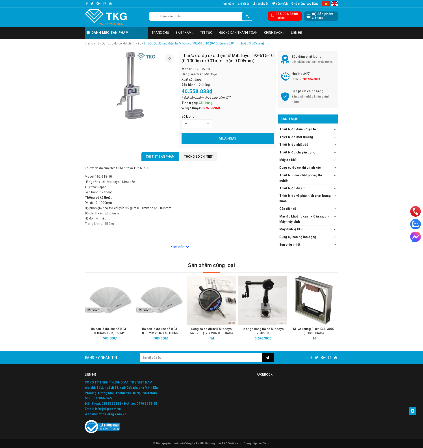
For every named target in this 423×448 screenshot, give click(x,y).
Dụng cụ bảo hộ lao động (297, 237)
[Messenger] (415, 237)
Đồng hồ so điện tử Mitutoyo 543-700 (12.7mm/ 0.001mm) (211, 331)
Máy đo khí (287, 160)
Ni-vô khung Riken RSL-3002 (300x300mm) (313, 331)
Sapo (266, 443)
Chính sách (273, 32)
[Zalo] (415, 224)
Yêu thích (281, 3)
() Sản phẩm (322, 15)
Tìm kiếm (228, 3)
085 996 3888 (287, 14)
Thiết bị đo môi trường (296, 137)
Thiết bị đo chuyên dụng (297, 152)
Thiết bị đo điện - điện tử (297, 129)
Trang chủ (160, 32)
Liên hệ (296, 32)
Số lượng (188, 116)
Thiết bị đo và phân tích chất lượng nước (305, 198)
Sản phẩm (184, 32)
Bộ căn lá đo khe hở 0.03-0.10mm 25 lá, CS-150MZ (160, 331)
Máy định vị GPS (291, 229)
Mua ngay (117, 338)
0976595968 (210, 108)
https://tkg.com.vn (112, 414)
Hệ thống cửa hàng (306, 3)
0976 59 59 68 (147, 403)
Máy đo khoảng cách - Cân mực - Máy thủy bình (304, 219)
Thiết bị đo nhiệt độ (293, 144)
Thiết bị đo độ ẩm (292, 188)
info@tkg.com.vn (108, 409)
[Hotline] (415, 211)
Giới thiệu (243, 3)
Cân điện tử (288, 208)
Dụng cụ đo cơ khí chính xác (300, 167)
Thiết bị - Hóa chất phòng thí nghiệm (300, 177)
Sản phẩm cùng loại (211, 265)
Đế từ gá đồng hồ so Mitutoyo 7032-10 (262, 331)
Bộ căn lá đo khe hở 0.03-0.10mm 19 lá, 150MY (109, 331)
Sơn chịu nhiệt (290, 244)
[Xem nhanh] (133, 338)
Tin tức (206, 32)
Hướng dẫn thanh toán (238, 32)
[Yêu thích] (169, 58)
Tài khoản (262, 3)
